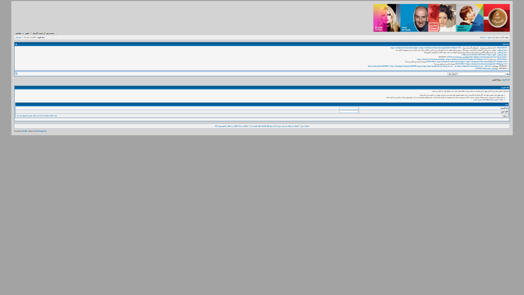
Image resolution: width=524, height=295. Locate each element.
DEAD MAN (502, 48)
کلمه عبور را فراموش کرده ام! (26, 115)
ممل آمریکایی (502, 50)
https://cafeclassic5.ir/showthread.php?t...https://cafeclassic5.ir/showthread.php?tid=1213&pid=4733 (426, 48)
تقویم (27, 33)
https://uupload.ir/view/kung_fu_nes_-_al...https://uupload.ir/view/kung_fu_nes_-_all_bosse (459, 66)
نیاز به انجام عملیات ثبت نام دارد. (47, 115)
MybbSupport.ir (41, 131)
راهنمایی (18, 33)
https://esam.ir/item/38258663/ (378, 66)
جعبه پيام (18, 37)
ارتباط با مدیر (305, 126)
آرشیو (224, 126)
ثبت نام (483, 37)
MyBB (24, 131)
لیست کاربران (38, 33)
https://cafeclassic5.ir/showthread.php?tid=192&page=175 (486, 64)
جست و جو (50, 33)
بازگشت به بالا (243, 126)
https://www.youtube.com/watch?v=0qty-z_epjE (479, 55)
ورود (489, 37)
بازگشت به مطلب (232, 126)
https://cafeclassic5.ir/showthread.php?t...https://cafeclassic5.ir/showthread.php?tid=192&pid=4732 (452, 59)
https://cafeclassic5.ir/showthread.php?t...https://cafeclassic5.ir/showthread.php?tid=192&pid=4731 (472, 62)
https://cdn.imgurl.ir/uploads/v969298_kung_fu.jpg (408, 66)
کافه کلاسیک (506, 80)
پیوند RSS (218, 126)
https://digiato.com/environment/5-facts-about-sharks (488, 57)
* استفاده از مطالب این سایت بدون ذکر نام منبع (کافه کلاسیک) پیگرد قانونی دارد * (274, 126)
